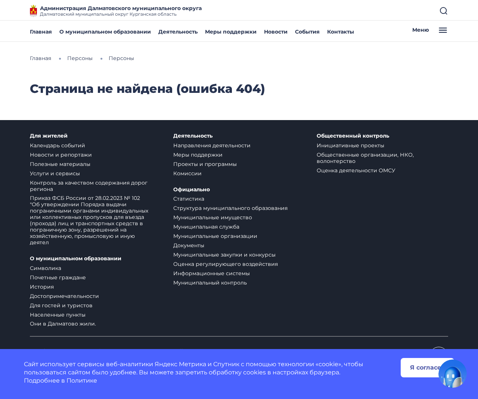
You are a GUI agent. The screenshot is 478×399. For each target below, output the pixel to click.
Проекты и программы (205, 164)
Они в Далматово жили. (63, 323)
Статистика (188, 198)
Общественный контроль (353, 136)
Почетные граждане (58, 277)
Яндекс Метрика (180, 364)
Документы (188, 245)
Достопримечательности (64, 296)
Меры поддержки (231, 31)
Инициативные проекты (350, 145)
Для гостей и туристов (61, 305)
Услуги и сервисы (55, 173)
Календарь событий (57, 145)
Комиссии (187, 173)
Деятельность (178, 31)
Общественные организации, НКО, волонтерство (365, 157)
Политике (81, 380)
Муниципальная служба (206, 226)
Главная (41, 31)
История (42, 286)
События (307, 31)
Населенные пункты (58, 314)
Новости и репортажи (61, 154)
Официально (191, 189)
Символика (45, 268)
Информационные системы (211, 273)
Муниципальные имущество (212, 217)
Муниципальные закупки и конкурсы (224, 254)
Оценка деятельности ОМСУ (356, 170)
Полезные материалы (60, 164)
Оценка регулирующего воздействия (225, 264)
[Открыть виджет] (452, 373)
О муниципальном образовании (105, 31)
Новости (276, 31)
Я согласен (427, 367)
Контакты (340, 31)
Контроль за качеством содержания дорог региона (89, 185)
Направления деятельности (212, 145)
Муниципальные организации (215, 236)
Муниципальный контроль (210, 282)
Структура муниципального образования (230, 208)
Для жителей (49, 136)
